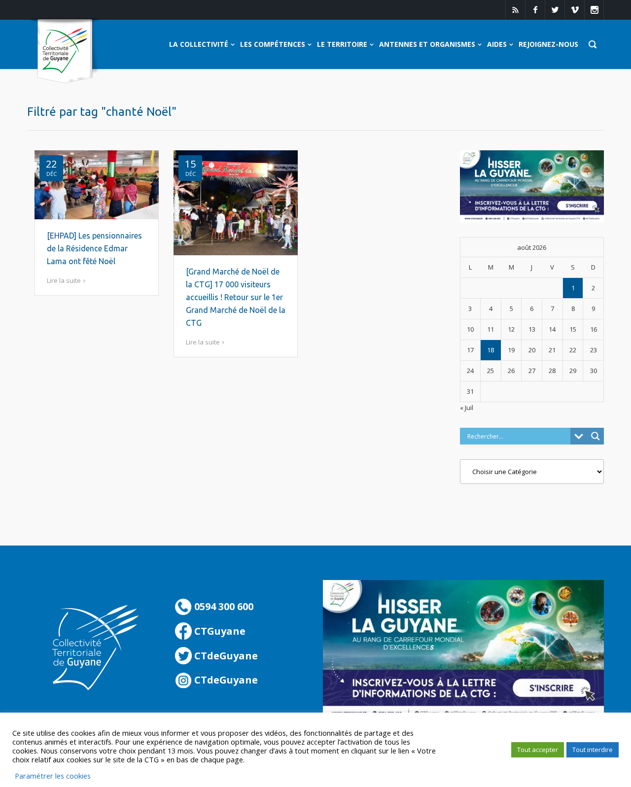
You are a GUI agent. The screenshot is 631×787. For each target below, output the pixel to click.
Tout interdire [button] (592, 749)
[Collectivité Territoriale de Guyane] (65, 51)
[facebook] (535, 10)
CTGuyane (218, 631)
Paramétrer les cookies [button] (53, 776)
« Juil (466, 407)
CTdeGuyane (225, 655)
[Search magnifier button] (595, 436)
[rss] (515, 10)
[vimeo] (574, 10)
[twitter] (554, 10)
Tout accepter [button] (537, 749)
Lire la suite (64, 280)
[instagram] (594, 10)
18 (490, 349)
